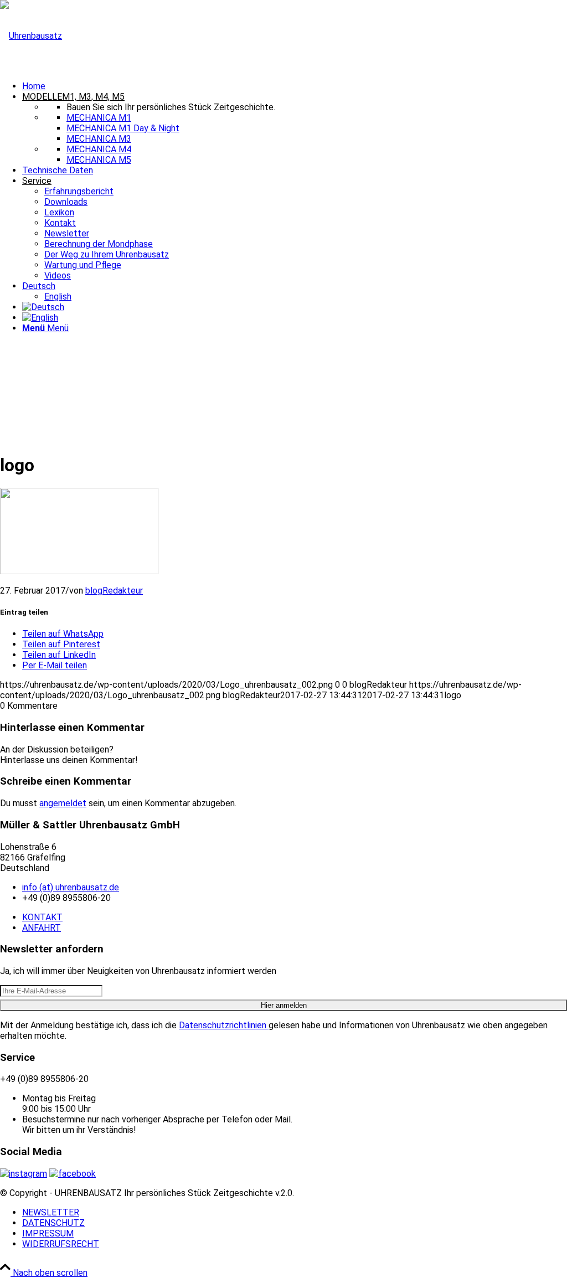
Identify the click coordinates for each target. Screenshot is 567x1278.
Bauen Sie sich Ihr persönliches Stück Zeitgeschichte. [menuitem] (170, 107)
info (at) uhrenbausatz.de (70, 887)
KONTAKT (42, 917)
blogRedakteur (114, 590)
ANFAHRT (41, 928)
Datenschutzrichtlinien (224, 1025)
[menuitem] (294, 86)
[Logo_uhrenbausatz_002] (31, 35)
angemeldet (62, 803)
